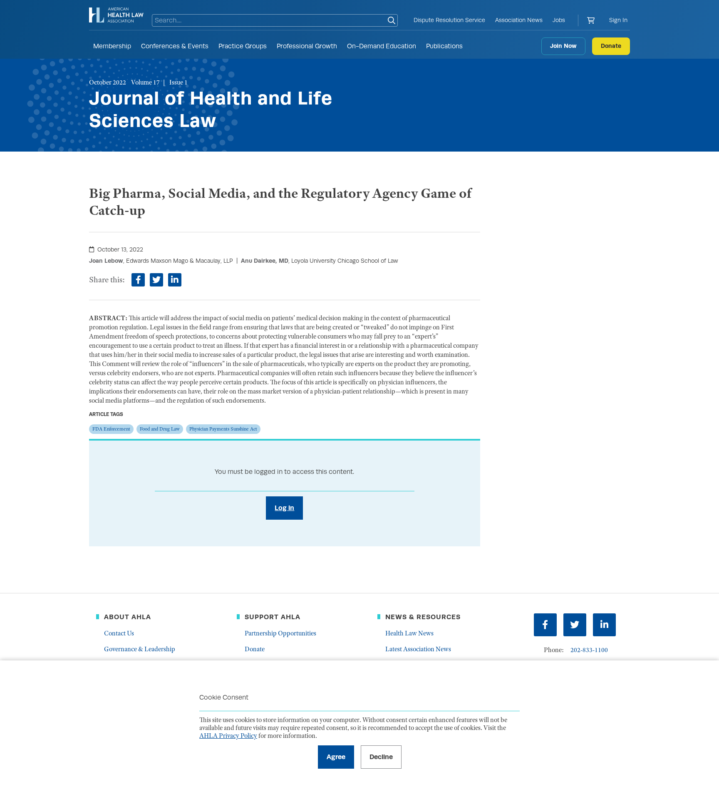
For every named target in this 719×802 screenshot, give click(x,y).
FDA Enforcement (111, 429)
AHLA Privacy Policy (228, 736)
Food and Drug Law (160, 429)
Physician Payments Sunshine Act (223, 429)
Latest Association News (418, 649)
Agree (336, 757)
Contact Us (119, 633)
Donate (611, 45)
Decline (381, 757)
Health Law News (409, 633)
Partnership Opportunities (280, 633)
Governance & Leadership (139, 649)
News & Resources (423, 617)
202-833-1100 (589, 650)
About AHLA (127, 617)
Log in (284, 508)
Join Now (563, 45)
